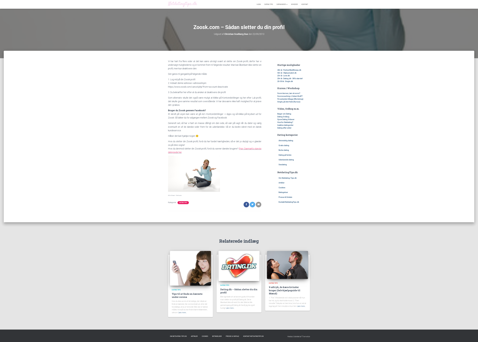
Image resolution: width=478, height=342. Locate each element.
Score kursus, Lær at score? (288, 93)
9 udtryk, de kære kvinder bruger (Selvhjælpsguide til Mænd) (284, 290)
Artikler (282, 183)
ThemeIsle (306, 337)
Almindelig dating (286, 141)
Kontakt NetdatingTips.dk (289, 202)
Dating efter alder (284, 128)
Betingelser (283, 192)
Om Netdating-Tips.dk (288, 178)
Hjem (259, 4)
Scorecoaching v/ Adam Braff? (290, 96)
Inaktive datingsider (285, 125)
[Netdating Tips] (182, 4)
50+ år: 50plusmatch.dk (286, 73)
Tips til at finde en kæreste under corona (187, 295)
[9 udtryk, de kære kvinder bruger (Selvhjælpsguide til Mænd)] (287, 265)
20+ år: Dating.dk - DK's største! (290, 78)
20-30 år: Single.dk (285, 81)
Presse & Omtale (285, 197)
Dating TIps (183, 202)
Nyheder (294, 4)
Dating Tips (268, 4)
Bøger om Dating (284, 114)
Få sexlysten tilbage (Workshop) (290, 99)
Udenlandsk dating (286, 160)
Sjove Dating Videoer (286, 119)
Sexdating (283, 165)
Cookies (282, 188)
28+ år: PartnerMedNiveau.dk (289, 70)
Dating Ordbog (283, 117)
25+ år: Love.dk (283, 76)
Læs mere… (182, 313)
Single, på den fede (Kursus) (288, 102)
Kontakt (304, 4)
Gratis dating (284, 145)
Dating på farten (285, 155)
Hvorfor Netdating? (285, 122)
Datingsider (281, 4)
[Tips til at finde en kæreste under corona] (190, 268)
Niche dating (284, 150)
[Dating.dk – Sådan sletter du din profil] (239, 266)
